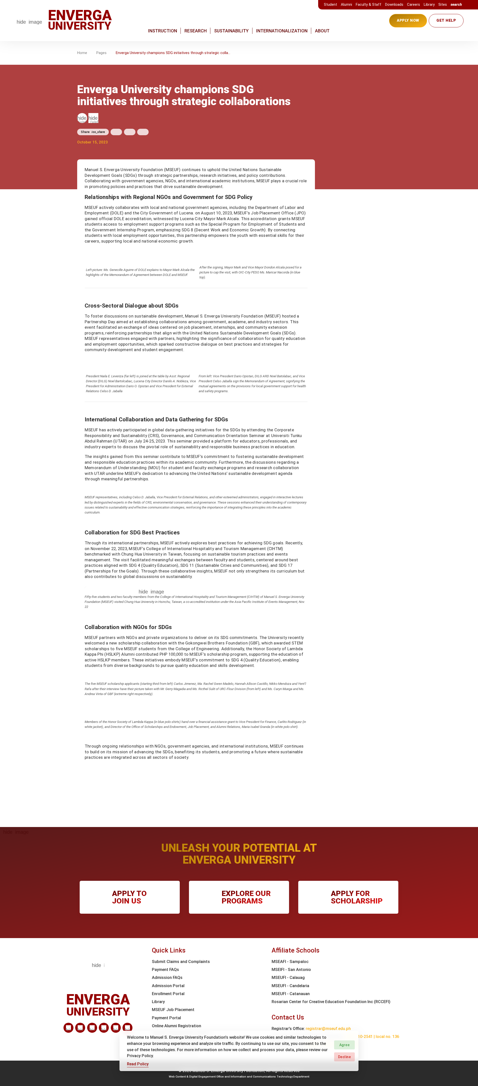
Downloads (394, 4)
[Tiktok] (116, 1028)
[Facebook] (80, 1028)
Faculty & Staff (368, 4)
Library (429, 4)
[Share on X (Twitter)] (129, 132)
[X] (92, 1028)
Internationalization (281, 30)
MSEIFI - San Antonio (291, 969)
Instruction (162, 30)
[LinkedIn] (68, 1028)
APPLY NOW (408, 20)
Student (330, 4)
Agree (344, 1045)
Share (93, 132)
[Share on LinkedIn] (143, 132)
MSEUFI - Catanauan (291, 993)
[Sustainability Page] (82, 118)
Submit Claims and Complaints (181, 961)
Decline (344, 1057)
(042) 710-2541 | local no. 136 (372, 1036)
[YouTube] (127, 1028)
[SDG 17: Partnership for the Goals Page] (93, 118)
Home (82, 53)
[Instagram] (104, 1028)
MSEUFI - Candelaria (290, 985)
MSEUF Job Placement (173, 1009)
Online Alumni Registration (176, 1025)
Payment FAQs (165, 969)
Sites (442, 4)
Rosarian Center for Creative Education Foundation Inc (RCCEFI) (331, 1001)
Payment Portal (166, 1018)
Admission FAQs (167, 977)
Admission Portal (168, 985)
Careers (413, 4)
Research (195, 30)
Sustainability (231, 30)
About (322, 30)
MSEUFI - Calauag (288, 977)
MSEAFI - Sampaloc (290, 961)
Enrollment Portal (168, 993)
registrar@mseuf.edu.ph (328, 1028)
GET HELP (446, 20)
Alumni (346, 4)
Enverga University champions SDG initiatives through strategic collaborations (173, 53)
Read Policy (138, 1063)
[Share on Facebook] (116, 132)
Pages (101, 53)
